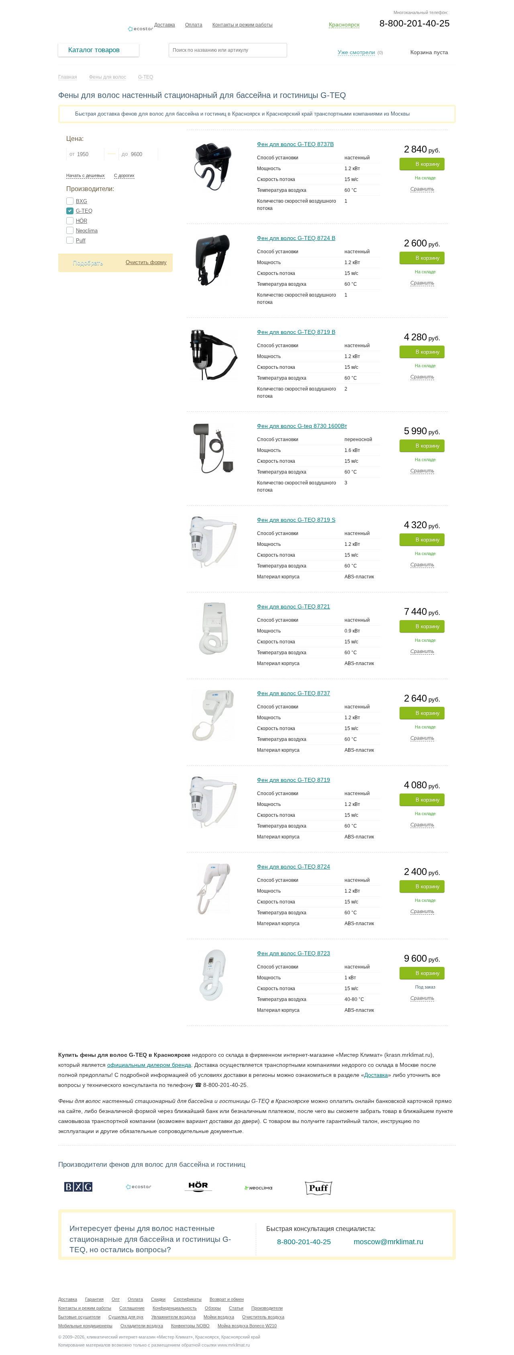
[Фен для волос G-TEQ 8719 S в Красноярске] (213, 519)
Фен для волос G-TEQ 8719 (293, 780)
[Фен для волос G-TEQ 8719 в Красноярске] (213, 779)
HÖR (81, 221)
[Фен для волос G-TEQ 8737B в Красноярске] (213, 143)
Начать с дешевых (85, 175)
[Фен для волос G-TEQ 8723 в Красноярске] (213, 953)
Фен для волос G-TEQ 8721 (293, 606)
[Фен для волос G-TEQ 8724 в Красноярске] (213, 866)
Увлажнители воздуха (173, 1316)
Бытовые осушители (79, 1316)
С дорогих (124, 175)
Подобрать (88, 262)
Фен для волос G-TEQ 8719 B (296, 332)
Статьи (236, 1308)
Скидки (158, 1299)
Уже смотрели (356, 52)
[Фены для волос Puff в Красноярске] (318, 1187)
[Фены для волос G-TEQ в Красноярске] (138, 1187)
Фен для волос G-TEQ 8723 (293, 953)
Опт (116, 1299)
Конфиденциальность (175, 1308)
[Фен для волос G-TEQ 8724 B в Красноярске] (213, 237)
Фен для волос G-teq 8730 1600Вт (302, 426)
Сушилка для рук (125, 1316)
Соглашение (132, 1308)
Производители (267, 1308)
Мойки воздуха (219, 1316)
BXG (81, 201)
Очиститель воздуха (263, 1316)
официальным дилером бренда (149, 1065)
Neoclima (87, 231)
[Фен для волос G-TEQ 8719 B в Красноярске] (213, 331)
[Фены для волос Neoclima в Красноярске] (259, 1187)
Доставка (164, 25)
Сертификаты (187, 1299)
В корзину (428, 164)
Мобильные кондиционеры (85, 1325)
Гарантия (94, 1299)
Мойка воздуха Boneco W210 (247, 1325)
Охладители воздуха (141, 1325)
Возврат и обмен (227, 1299)
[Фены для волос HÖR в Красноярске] (198, 1187)
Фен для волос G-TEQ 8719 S (296, 520)
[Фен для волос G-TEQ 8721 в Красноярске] (213, 606)
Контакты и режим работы (242, 25)
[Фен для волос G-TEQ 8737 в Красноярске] (213, 693)
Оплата (193, 25)
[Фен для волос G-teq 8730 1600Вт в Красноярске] (213, 425)
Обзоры (213, 1308)
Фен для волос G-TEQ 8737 (293, 693)
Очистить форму (146, 262)
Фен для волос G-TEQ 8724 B (296, 238)
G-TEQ (84, 211)
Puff (81, 241)
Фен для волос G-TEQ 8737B (295, 144)
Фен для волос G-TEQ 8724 (293, 866)
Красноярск (344, 24)
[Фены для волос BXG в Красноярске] (78, 1187)
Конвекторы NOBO (190, 1325)
